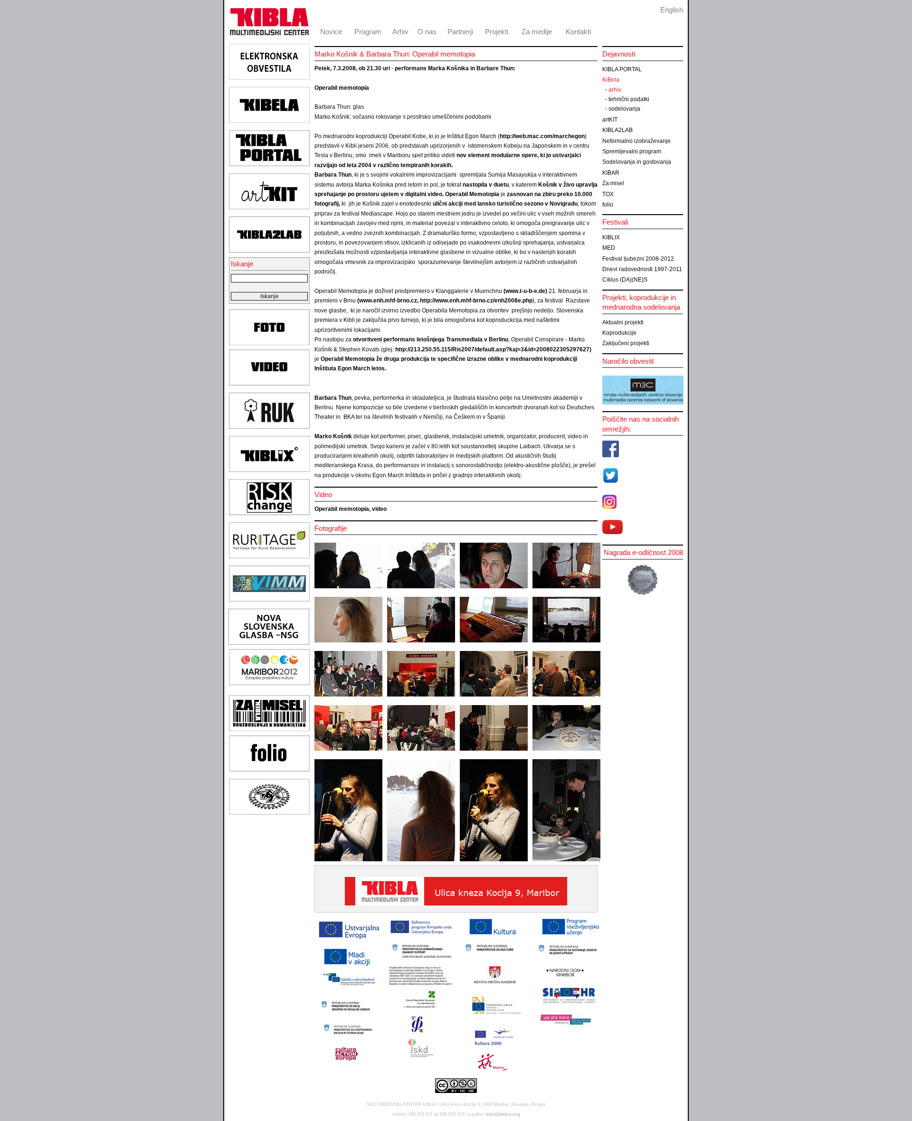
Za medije (537, 32)
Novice (331, 32)
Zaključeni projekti (625, 343)
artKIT (610, 119)
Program (367, 32)
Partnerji (460, 32)
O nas (427, 32)
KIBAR (610, 173)
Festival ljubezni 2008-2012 (638, 258)
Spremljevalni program (631, 151)
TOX (608, 194)
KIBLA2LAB (617, 130)
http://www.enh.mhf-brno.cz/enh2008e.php (476, 300)
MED (608, 248)
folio (607, 204)
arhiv (614, 89)
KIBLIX (611, 237)
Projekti (496, 32)
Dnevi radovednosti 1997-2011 (642, 269)
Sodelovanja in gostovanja (636, 162)
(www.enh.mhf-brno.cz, (387, 300)
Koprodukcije (619, 333)
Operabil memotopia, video (350, 509)
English (671, 10)
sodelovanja (624, 108)
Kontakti (578, 32)
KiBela (610, 79)
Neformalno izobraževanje (636, 141)
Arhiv (400, 32)
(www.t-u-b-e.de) (525, 291)
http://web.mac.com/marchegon (542, 136)
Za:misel (613, 183)
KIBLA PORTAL (622, 69)
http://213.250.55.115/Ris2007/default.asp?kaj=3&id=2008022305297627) (492, 349)
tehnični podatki (628, 99)
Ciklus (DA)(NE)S (624, 279)
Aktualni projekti (623, 322)
